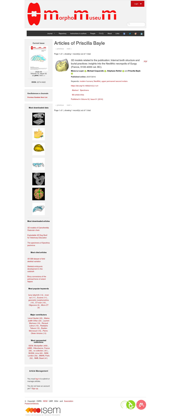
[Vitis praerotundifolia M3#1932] (38, 148)
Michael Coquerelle (95, 71)
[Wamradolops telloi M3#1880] (38, 118)
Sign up (35, 388)
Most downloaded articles (38, 221)
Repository (62, 33)
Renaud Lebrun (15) (38, 324)
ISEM (45, 401)
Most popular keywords (38, 288)
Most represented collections (38, 341)
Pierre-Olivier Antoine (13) (39, 331)
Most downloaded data (38, 107)
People (92, 33)
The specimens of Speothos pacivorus (38, 243)
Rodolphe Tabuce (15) (39, 326)
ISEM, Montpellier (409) (38, 345)
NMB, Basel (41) (41, 358)
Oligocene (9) (34, 305)
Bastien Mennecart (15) (38, 329)
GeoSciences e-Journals (37, 93)
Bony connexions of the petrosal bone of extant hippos (36, 279)
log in (37, 378)
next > (69, 48)
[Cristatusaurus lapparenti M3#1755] (38, 208)
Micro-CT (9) (42, 306)
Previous (30, 97)
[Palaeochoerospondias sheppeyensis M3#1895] (38, 193)
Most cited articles (39, 252)
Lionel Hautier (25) (35, 318)
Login (136, 3)
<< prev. (35, 75)
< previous (59, 48)
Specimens (84, 90)
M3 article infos (78, 94)
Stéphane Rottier (114, 71)
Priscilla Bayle (134, 71)
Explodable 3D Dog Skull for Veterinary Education (37, 236)
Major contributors (38, 314)
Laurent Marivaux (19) (39, 321)
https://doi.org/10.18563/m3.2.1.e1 (84, 85)
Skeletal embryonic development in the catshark (35, 269)
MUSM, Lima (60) (36, 353)
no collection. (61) (40, 350)
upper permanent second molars (114, 81)
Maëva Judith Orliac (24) (38, 319)
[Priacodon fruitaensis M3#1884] (38, 133)
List (46, 97)
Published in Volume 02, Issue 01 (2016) (87, 99)
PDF (145, 61)
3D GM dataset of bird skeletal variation (36, 259)
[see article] (62, 65)
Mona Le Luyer (77, 71)
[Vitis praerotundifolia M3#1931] (38, 178)
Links (117, 33)
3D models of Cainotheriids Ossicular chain (38, 228)
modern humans (86, 81)
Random (37, 97)
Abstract (75, 90)
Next (42, 97)
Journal (49, 33)
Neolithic (97, 81)
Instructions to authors (78, 33)
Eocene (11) (42, 297)
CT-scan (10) (40, 302)
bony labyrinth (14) (35, 295)
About (110, 33)
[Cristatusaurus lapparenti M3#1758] (38, 163)
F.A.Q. (101, 33)
